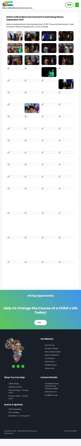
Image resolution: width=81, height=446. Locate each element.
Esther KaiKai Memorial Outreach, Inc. (17, 8)
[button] (69, 4)
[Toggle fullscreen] (10, 440)
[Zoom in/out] (3, 440)
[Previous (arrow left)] (3, 444)
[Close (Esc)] (23, 440)
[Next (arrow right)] (10, 444)
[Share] (17, 440)
